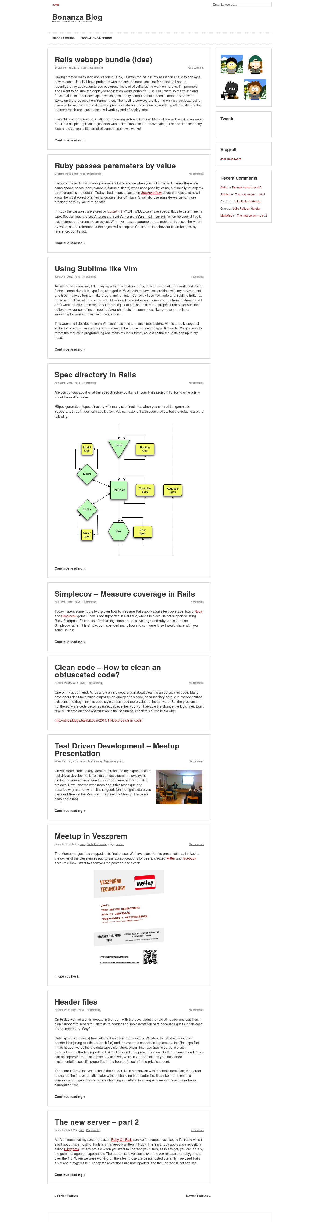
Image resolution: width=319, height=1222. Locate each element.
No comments (196, 173)
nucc (83, 67)
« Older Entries (66, 1195)
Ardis (223, 187)
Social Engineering (96, 38)
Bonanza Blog (77, 16)
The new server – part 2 (97, 1121)
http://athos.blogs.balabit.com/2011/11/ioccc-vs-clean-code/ (98, 720)
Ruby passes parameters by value (115, 165)
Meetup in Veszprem (91, 835)
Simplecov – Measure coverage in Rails (125, 593)
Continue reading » (70, 140)
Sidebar (225, 194)
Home (55, 4)
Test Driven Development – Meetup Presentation (117, 749)
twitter (170, 858)
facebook (189, 858)
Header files (76, 1001)
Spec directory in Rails (95, 374)
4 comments (197, 276)
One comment (196, 67)
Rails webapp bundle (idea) (103, 59)
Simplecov (68, 616)
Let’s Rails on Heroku (247, 201)
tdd (122, 761)
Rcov (198, 611)
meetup (114, 761)
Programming (63, 38)
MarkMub (226, 215)
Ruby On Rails (121, 1139)
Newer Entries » (198, 1195)
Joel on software (230, 159)
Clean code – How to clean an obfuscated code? (108, 671)
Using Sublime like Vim (96, 268)
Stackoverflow (151, 192)
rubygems (71, 1148)
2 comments (197, 602)
